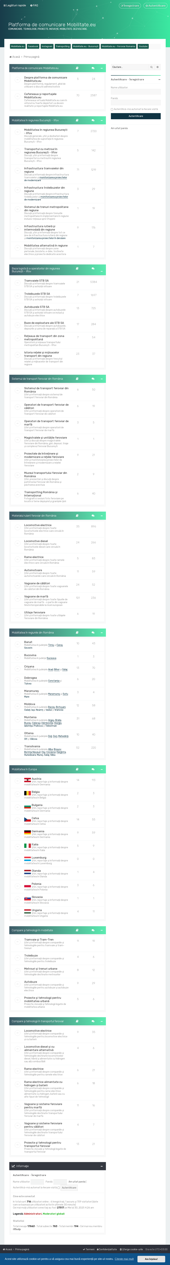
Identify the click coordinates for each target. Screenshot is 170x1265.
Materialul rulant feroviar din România (34, 515)
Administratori (33, 1213)
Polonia (36, 883)
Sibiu (52, 755)
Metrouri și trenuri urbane (40, 968)
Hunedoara (30, 755)
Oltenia (29, 733)
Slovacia (37, 897)
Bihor (57, 669)
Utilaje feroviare (34, 612)
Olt (25, 739)
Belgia (36, 791)
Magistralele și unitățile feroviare (45, 437)
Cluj (43, 752)
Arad (50, 669)
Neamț (39, 710)
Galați (27, 710)
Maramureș (31, 691)
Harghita (61, 752)
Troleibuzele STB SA (37, 293)
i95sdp (17, 1229)
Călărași (36, 723)
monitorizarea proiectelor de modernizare (45, 179)
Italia (35, 844)
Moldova (29, 704)
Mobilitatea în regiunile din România (33, 632)
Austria (36, 778)
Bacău (51, 707)
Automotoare (33, 570)
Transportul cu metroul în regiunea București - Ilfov (40, 150)
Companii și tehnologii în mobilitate (32, 930)
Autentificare (21, 1175)
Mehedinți (63, 736)
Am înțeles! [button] (151, 1259)
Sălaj (64, 669)
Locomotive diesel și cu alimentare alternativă (39, 1048)
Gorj (55, 736)
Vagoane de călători (37, 583)
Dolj (50, 736)
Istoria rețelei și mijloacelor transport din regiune (41, 354)
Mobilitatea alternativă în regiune (46, 245)
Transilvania (32, 746)
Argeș (51, 720)
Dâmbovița (47, 723)
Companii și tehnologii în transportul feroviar (38, 1021)
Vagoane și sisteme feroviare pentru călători (43, 1125)
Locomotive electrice (37, 525)
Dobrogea (30, 677)
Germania (38, 831)
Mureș (40, 755)
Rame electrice (33, 557)
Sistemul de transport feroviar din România (37, 378)
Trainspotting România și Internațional (40, 493)
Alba (50, 749)
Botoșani (61, 707)
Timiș (51, 645)
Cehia (35, 818)
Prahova (38, 725)
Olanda (36, 870)
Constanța (54, 680)
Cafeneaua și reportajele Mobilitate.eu (40, 95)
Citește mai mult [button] (124, 1259)
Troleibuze (31, 955)
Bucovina (30, 655)
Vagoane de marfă (36, 596)
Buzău (27, 723)
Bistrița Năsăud (32, 752)
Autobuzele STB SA (36, 307)
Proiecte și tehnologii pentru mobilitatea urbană (42, 999)
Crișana (29, 666)
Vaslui (49, 710)
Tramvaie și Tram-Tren (39, 939)
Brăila (58, 720)
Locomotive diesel (36, 541)
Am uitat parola (77, 1181)
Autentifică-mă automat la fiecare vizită (35, 1187)
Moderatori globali (54, 1213)
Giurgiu (58, 723)
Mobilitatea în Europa (24, 769)
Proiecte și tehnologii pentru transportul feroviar (42, 1144)
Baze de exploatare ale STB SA (44, 322)
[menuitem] (34, 5)
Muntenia (30, 717)
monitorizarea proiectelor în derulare (46, 238)
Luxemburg (39, 857)
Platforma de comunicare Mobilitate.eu (35, 68)
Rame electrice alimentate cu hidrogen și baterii (43, 1083)
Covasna (51, 752)
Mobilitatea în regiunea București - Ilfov (35, 120)
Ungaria (37, 910)
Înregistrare (39, 1175)
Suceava (51, 658)
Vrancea (58, 710)
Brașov (57, 749)
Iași (33, 710)
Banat (28, 642)
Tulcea (27, 683)
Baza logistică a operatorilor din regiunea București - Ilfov (36, 270)
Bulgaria (37, 805)
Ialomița (28, 725)
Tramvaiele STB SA (36, 280)
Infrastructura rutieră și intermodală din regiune (39, 228)
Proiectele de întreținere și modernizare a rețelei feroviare (44, 455)
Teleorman (51, 725)
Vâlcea (33, 739)
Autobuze (30, 981)
